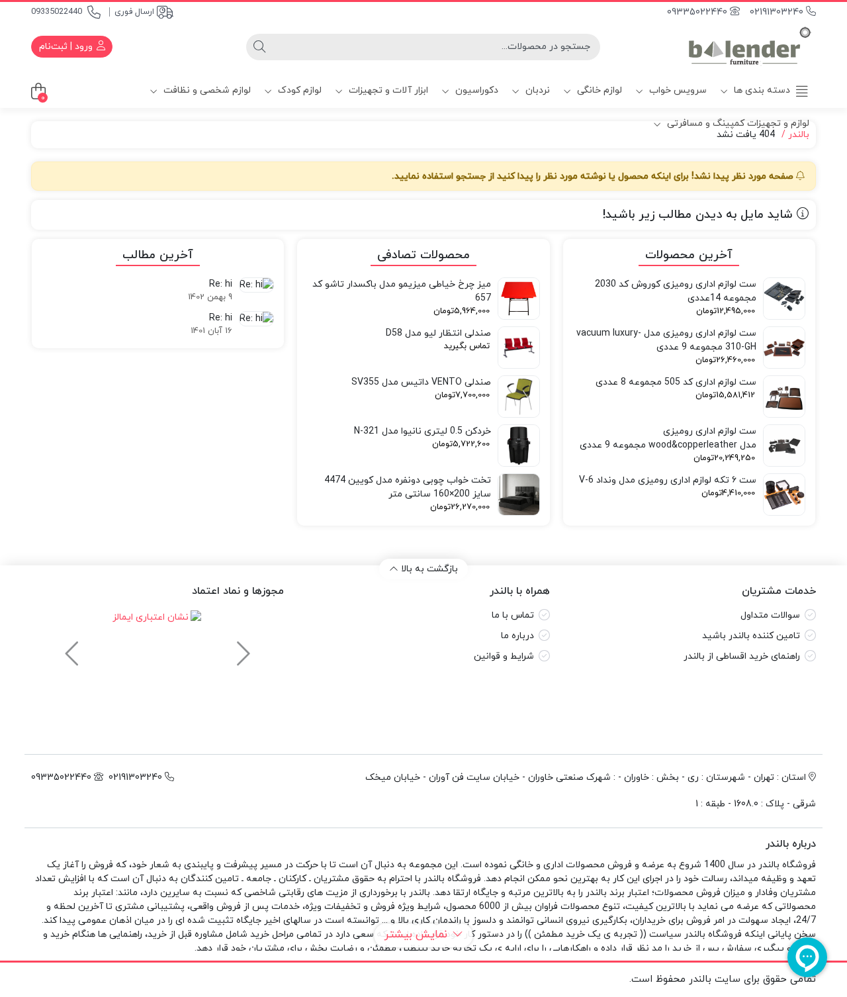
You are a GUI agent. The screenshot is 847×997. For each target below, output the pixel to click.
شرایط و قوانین (504, 656)
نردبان (536, 90)
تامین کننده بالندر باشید (751, 636)
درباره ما (517, 636)
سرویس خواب (676, 90)
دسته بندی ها (760, 90)
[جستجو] (259, 47)
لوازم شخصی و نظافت (206, 90)
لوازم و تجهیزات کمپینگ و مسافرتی (736, 123)
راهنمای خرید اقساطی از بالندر (742, 656)
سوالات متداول (770, 615)
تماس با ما (513, 615)
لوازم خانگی (598, 90)
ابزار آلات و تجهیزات (387, 90)
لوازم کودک (298, 90)
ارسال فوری (134, 12)
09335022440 (56, 12)
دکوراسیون (475, 90)
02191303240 (778, 12)
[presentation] (241, 647)
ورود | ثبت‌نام (67, 46)
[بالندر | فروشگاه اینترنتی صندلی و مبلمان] (750, 46)
